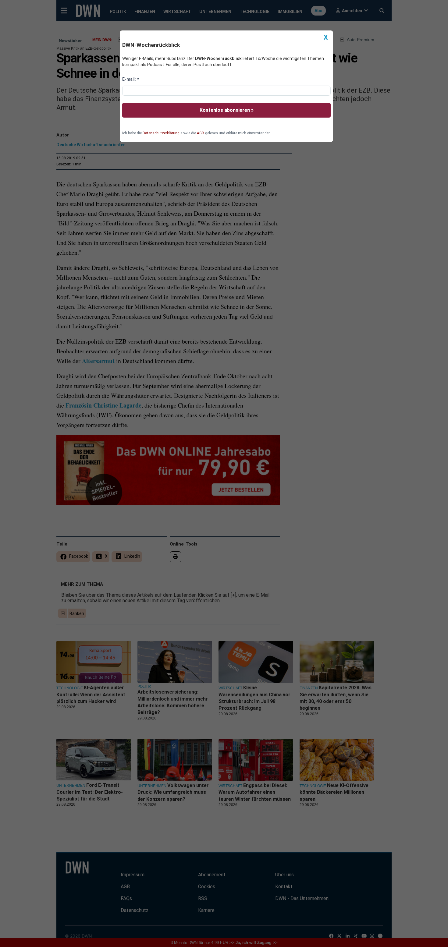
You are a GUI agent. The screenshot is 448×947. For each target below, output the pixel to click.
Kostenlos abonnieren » (227, 110)
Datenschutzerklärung (161, 133)
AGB (200, 133)
